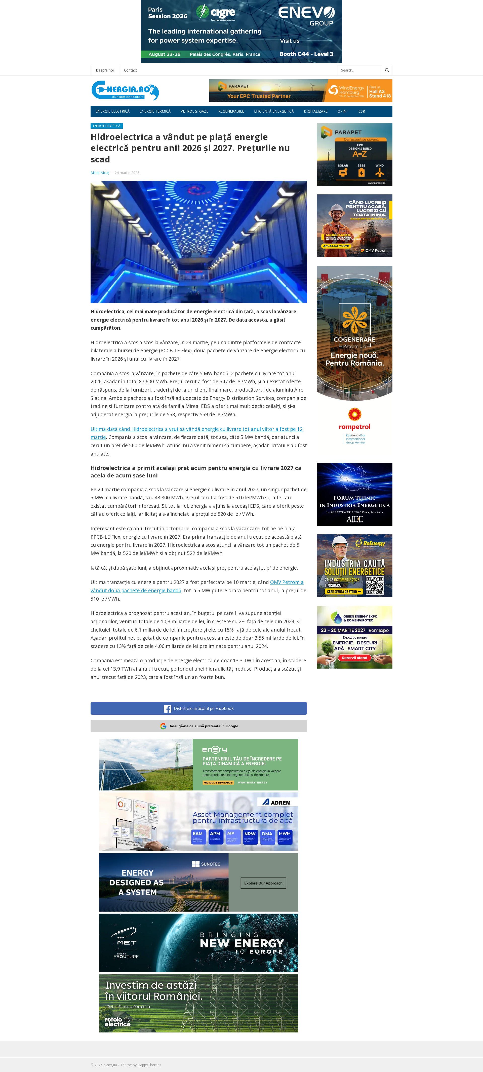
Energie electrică (113, 111)
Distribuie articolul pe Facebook (204, 708)
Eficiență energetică (274, 111)
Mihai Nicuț (100, 172)
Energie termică (155, 111)
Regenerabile (231, 111)
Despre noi (105, 70)
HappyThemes (149, 1064)
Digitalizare (316, 111)
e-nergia (110, 1064)
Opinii (343, 111)
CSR (361, 111)
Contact (130, 70)
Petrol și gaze (194, 111)
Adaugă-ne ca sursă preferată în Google (204, 726)
